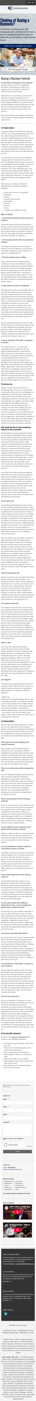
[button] (30, 2)
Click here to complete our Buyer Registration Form (18, 46)
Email (5, 1114)
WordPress (23, 1333)
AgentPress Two (24, 1330)
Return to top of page (18, 1325)
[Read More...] (7, 1281)
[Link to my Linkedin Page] (5, 1314)
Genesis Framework (10, 1333)
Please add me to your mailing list (14, 1138)
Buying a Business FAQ (20, 1037)
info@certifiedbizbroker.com (12, 1169)
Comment (6, 1122)
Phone (6, 1107)
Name (6, 1099)
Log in (31, 1333)
